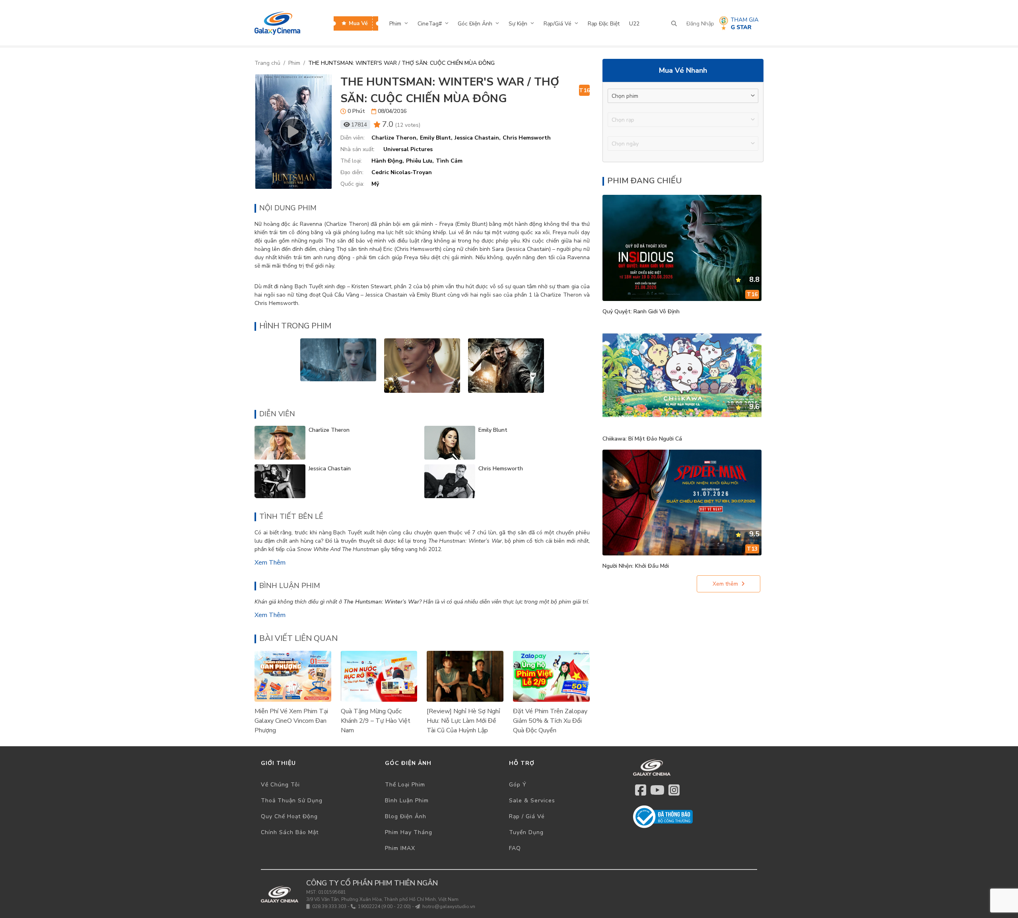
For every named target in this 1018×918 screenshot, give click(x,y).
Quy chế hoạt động (289, 816)
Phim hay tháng (408, 832)
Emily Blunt (492, 430)
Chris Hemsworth (500, 468)
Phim (294, 63)
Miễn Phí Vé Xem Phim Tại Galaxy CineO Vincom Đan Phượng (291, 721)
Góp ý (517, 784)
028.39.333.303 (329, 906)
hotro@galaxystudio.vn (448, 906)
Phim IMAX (400, 848)
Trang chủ (267, 63)
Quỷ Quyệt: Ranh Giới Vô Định (641, 311)
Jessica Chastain (330, 468)
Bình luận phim (407, 800)
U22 (634, 23)
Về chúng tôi (280, 784)
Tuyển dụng (526, 832)
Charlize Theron (329, 430)
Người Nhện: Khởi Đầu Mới (635, 566)
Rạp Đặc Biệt (604, 23)
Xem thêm (270, 562)
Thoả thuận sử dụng (291, 800)
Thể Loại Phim (405, 784)
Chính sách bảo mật (290, 832)
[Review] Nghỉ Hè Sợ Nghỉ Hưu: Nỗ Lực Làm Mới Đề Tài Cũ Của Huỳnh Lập (463, 721)
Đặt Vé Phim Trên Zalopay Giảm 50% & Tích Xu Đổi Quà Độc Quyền (550, 721)
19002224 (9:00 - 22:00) (384, 906)
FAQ (515, 848)
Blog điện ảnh (405, 816)
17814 (359, 124)
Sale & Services (532, 800)
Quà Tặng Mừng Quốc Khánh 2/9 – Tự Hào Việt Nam (375, 721)
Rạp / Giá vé (527, 816)
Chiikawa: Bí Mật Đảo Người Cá (642, 439)
